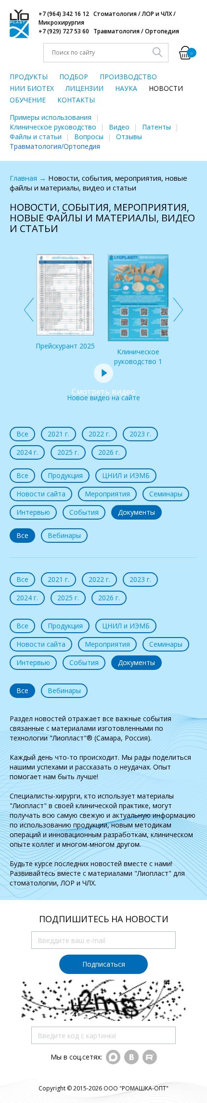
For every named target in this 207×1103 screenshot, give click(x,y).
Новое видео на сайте (103, 394)
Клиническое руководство (53, 126)
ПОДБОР (73, 76)
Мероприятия (107, 493)
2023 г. (140, 433)
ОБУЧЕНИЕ (28, 99)
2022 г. (99, 433)
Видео (119, 126)
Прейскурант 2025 (65, 345)
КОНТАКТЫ (76, 99)
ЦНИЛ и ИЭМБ (126, 475)
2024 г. (27, 452)
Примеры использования (50, 117)
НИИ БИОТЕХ (32, 88)
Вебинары (64, 535)
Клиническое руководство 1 (138, 356)
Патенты (156, 126)
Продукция (65, 475)
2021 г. (58, 433)
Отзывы (129, 136)
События (84, 512)
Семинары (165, 493)
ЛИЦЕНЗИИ (84, 88)
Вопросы (89, 136)
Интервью (33, 512)
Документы (136, 512)
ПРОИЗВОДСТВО (128, 76)
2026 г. (109, 452)
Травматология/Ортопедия (55, 146)
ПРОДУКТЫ (29, 76)
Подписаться (103, 964)
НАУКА (126, 88)
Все (22, 433)
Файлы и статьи (36, 136)
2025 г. (68, 452)
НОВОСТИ (166, 88)
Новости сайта (40, 493)
